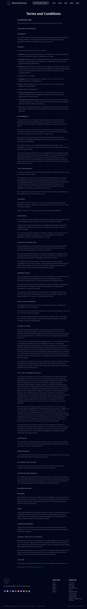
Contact (55, 591)
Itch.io (70, 590)
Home (54, 3)
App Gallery (72, 586)
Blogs (77, 3)
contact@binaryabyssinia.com (33, 567)
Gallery (72, 3)
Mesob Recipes (73, 597)
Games (60, 3)
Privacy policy (80, 606)
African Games (73, 593)
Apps (66, 3)
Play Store (71, 583)
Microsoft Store (73, 588)
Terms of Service (71, 606)
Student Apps (72, 595)
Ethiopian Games (73, 591)
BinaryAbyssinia (7, 606)
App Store (71, 584)
